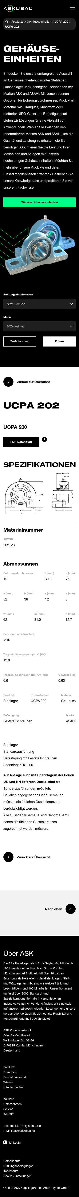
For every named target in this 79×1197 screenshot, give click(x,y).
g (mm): (71, 593)
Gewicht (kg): (67, 674)
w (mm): (8, 613)
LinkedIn (15, 1142)
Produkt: (9, 695)
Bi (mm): (39, 613)
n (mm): (71, 613)
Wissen (8, 1082)
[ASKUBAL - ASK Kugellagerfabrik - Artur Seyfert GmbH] (17, 8)
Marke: (70, 715)
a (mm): (71, 573)
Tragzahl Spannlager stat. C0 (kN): (25, 674)
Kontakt (8, 1114)
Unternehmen (12, 1104)
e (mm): (8, 593)
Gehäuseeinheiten (39, 21)
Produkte (17, 21)
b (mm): (29, 593)
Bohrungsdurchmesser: (18, 573)
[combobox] (39, 304)
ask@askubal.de (24, 1131)
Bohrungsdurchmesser (18, 294)
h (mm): (50, 573)
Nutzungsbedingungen (18, 1166)
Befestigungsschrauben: (19, 634)
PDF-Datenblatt (21, 441)
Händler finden (13, 1087)
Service (8, 1109)
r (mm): (50, 593)
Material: (66, 695)
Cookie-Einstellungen (17, 1176)
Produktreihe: (39, 695)
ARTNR (8, 539)
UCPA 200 (61, 21)
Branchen (10, 1072)
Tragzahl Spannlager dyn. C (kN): (24, 654)
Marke (7, 316)
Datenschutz (11, 1161)
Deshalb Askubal (14, 1077)
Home (6, 21)
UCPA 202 (12, 26)
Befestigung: (11, 715)
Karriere (8, 1099)
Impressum (10, 1171)
